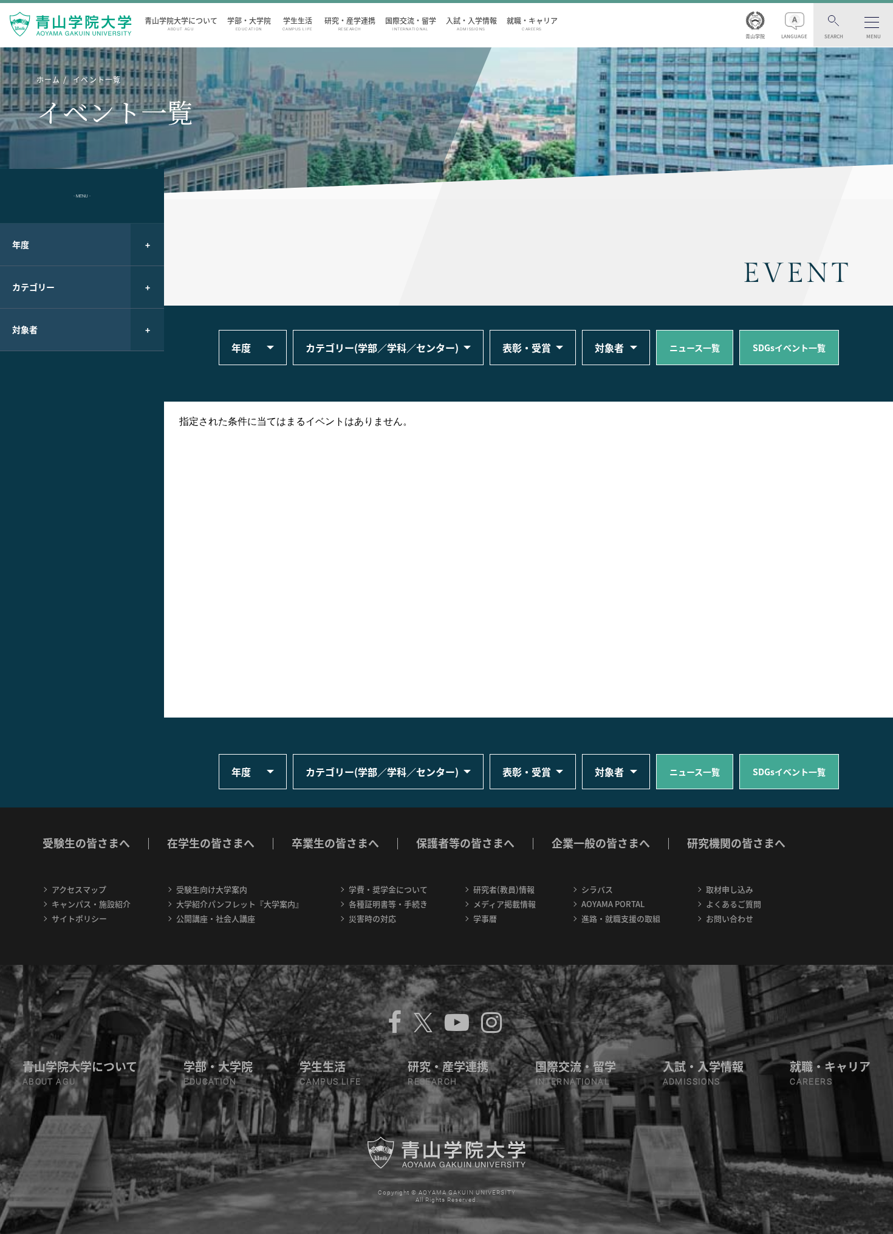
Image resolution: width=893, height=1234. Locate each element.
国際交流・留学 (410, 23)
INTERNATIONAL (572, 1081)
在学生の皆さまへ (211, 843)
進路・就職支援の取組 (620, 918)
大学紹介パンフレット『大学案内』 (239, 904)
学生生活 (297, 23)
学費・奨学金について (388, 889)
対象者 (25, 329)
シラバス (597, 889)
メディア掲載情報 (504, 904)
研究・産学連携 (349, 23)
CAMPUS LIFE (330, 1081)
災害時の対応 (372, 918)
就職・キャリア (532, 23)
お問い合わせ (729, 918)
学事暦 (485, 918)
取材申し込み (729, 889)
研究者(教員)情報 (504, 889)
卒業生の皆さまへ (335, 843)
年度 (20, 244)
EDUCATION (209, 1081)
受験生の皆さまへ (86, 843)
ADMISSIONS (691, 1081)
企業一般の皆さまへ (601, 843)
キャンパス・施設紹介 (91, 904)
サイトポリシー (79, 918)
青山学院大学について (181, 23)
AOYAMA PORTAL (613, 904)
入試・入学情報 (471, 23)
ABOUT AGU (49, 1081)
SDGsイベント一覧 (789, 347)
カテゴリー (33, 287)
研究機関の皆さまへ (736, 843)
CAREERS (811, 1081)
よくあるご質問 (733, 904)
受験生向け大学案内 (211, 889)
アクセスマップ (79, 889)
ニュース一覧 (694, 347)
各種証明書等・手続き (388, 904)
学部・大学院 (249, 23)
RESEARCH (432, 1081)
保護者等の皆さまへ (465, 843)
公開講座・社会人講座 (215, 918)
